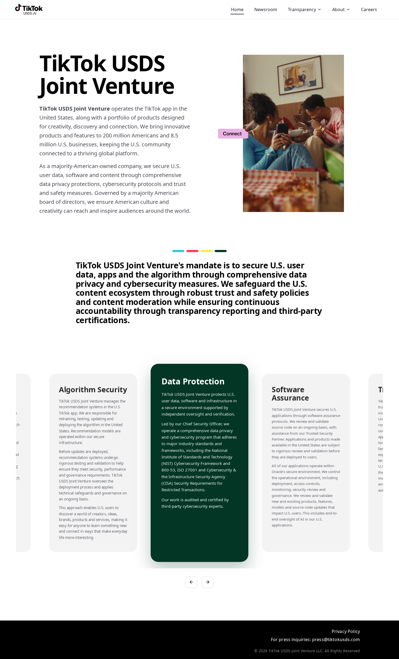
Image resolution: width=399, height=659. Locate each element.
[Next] (208, 582)
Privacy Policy (346, 631)
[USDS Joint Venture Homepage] (29, 9)
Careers (369, 9)
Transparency (302, 9)
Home (237, 9)
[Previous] (191, 582)
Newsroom (265, 9)
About (338, 9)
